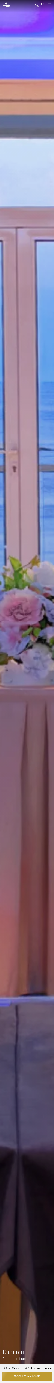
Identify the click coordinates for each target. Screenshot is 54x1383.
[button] (6, 4)
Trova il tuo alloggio (27, 1376)
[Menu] (49, 4)
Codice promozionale (39, 1368)
